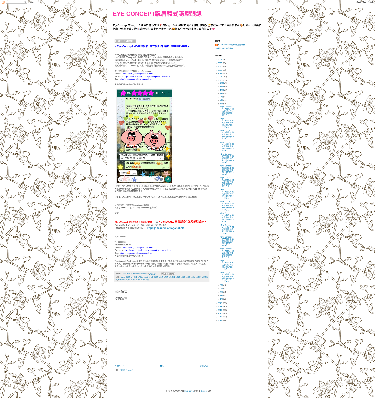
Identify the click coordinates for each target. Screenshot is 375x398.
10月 (222, 90)
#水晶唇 (147, 277)
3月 (221, 292)
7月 (221, 100)
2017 (220, 310)
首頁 (162, 366)
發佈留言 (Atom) (126, 370)
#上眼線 (134, 277)
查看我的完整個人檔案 (224, 49)
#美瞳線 (172, 277)
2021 (220, 77)
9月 (221, 93)
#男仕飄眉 (154, 277)
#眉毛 (166, 277)
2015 (220, 317)
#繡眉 (130, 280)
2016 (220, 313)
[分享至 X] (167, 273)
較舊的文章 (204, 366)
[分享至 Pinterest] (173, 273)
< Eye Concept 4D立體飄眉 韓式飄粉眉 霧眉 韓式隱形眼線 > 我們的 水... (227, 182)
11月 (222, 87)
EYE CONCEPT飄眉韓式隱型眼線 (231, 45)
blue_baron (189, 391)
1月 (221, 299)
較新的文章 (119, 366)
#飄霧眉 (146, 280)
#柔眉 (161, 277)
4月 (221, 289)
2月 (221, 295)
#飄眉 (140, 280)
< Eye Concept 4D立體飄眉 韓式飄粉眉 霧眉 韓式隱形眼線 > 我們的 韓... (227, 253)
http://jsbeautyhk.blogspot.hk (165, 228)
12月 (222, 83)
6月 (221, 104)
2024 (220, 67)
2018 (220, 307)
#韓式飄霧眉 (122, 280)
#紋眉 (188, 277)
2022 (220, 73)
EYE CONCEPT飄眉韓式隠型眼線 (157, 14)
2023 (220, 70)
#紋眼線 (198, 277)
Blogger (204, 391)
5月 (221, 285)
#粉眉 (183, 277)
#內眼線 (141, 277)
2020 (220, 80)
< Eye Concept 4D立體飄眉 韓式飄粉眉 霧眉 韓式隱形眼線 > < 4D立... (227, 123)
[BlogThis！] (164, 273)
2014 (220, 320)
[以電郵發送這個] (162, 273)
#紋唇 (193, 277)
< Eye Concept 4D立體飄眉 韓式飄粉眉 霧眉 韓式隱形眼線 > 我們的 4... (227, 111)
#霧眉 (135, 280)
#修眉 (178, 277)
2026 (220, 60)
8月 (221, 97)
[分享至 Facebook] (170, 273)
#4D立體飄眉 (125, 277)
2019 (220, 303)
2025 (220, 63)
